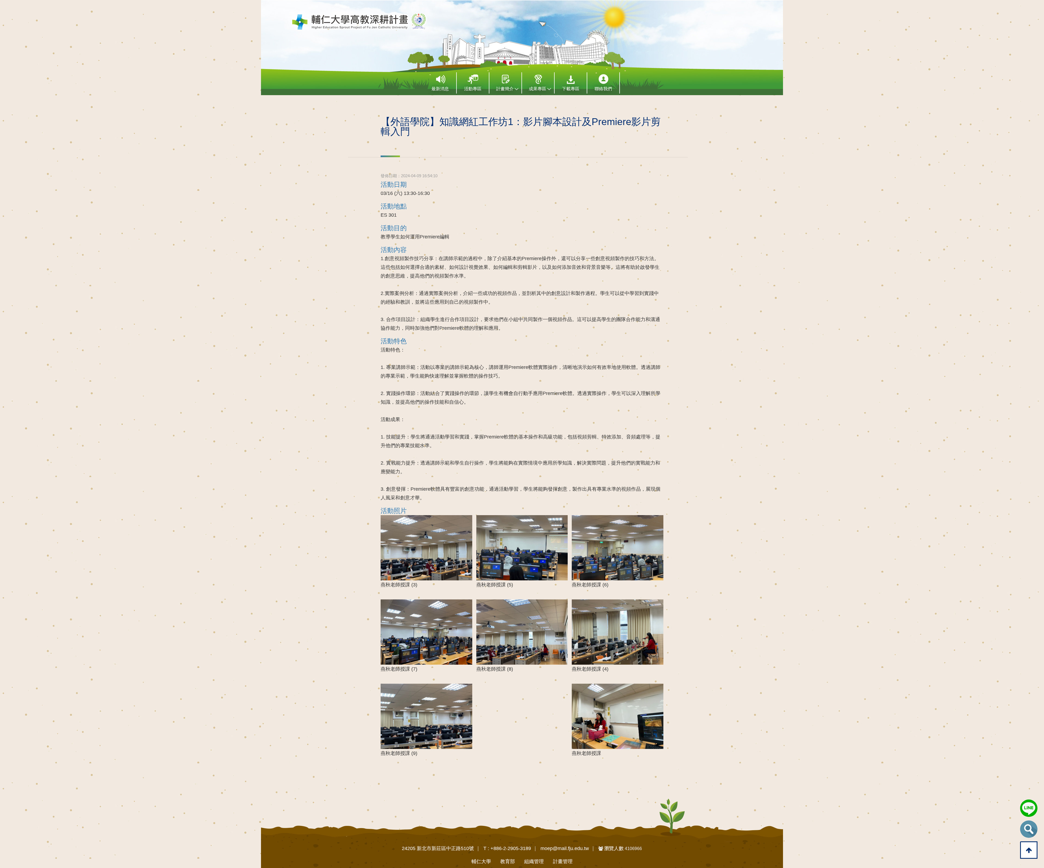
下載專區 (570, 88)
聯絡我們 (603, 88)
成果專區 (538, 88)
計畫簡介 (505, 88)
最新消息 (440, 88)
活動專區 (472, 88)
